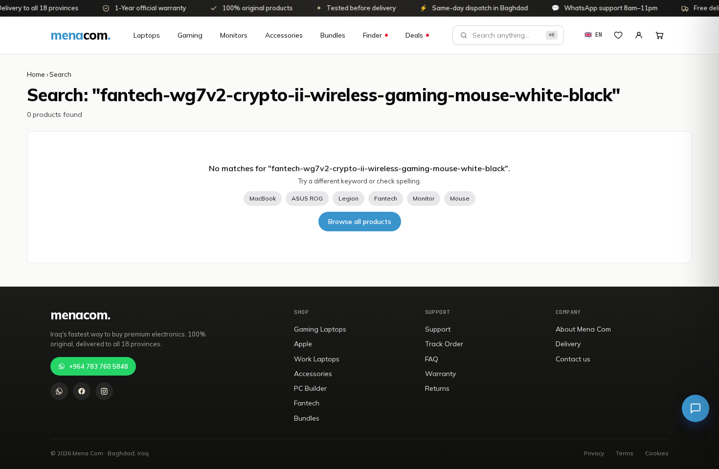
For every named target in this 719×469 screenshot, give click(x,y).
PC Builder (310, 388)
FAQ (431, 359)
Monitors (233, 35)
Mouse (460, 198)
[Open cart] (659, 35)
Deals (414, 35)
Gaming (190, 35)
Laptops (147, 35)
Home (36, 74)
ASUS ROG (307, 198)
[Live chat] (695, 408)
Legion (348, 198)
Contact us (573, 359)
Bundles (332, 35)
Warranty (440, 373)
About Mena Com (583, 329)
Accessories (284, 35)
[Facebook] (81, 391)
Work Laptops (316, 359)
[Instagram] (104, 391)
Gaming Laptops (320, 329)
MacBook (262, 198)
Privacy (594, 453)
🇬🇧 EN (593, 35)
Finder (372, 35)
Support (437, 329)
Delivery (568, 343)
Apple (303, 343)
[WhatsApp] (59, 391)
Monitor (423, 198)
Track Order (444, 343)
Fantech (385, 198)
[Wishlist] (618, 35)
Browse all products (359, 221)
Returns (437, 388)
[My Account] (638, 35)
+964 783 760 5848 (98, 366)
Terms (624, 453)
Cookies (657, 453)
